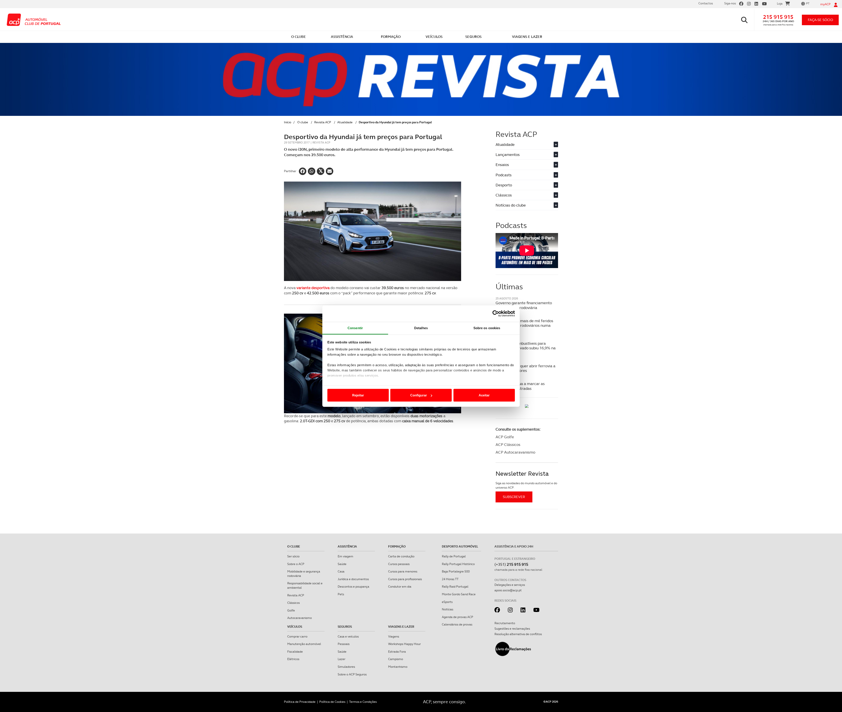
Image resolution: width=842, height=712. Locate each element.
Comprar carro (297, 636)
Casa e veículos (348, 636)
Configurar (418, 395)
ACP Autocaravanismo (515, 452)
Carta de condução (401, 556)
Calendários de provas (457, 624)
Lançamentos (526, 154)
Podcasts (526, 174)
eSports (447, 602)
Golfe (291, 610)
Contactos (705, 3)
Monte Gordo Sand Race (459, 594)
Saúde (342, 564)
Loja (780, 3)
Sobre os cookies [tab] (486, 328)
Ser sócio (293, 556)
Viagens (393, 636)
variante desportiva (313, 287)
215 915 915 (778, 17)
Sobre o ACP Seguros (352, 674)
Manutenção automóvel (304, 644)
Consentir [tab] (355, 328)
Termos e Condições (363, 702)
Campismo (395, 659)
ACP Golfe (505, 436)
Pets (341, 594)
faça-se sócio (820, 20)
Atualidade (345, 122)
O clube (302, 122)
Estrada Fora (397, 652)
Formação (397, 546)
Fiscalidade (295, 652)
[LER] (527, 406)
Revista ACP (322, 122)
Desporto (526, 184)
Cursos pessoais (399, 564)
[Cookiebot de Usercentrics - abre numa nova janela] (495, 313)
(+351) (511, 564)
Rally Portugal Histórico (458, 564)
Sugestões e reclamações (512, 629)
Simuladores (346, 667)
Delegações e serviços (509, 585)
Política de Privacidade (300, 702)
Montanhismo (397, 667)
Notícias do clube (526, 205)
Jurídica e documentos (353, 579)
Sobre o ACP (295, 564)
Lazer (341, 659)
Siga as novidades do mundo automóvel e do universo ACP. (526, 485)
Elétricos (293, 659)
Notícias (447, 609)
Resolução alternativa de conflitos (518, 634)
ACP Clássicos (508, 444)
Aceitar (484, 395)
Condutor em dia (399, 586)
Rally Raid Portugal (455, 586)
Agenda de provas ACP (457, 617)
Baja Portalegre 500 (456, 571)
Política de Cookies (332, 702)
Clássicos (526, 195)
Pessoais (344, 644)
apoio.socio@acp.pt (508, 590)
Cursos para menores (402, 571)
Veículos (294, 627)
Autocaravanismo (299, 618)
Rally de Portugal (454, 556)
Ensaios (526, 164)
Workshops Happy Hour (404, 644)
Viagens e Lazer (401, 627)
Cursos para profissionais (405, 579)
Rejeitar (358, 395)
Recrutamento (504, 623)
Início (287, 122)
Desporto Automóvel (460, 546)
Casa (341, 571)
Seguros (345, 627)
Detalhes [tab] (421, 328)
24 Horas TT (450, 579)
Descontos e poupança (353, 586)
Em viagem (345, 556)
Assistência (347, 546)
